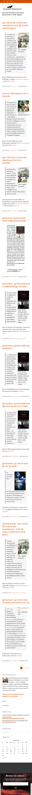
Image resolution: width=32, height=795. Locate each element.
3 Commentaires (22, 338)
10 (3, 749)
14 (18, 749)
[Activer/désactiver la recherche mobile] (26, 5)
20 (14, 751)
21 (18, 751)
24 (3, 753)
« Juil (4, 758)
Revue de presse (14, 86)
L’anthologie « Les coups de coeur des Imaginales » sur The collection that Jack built (15, 529)
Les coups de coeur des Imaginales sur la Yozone (14, 160)
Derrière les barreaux (22, 79)
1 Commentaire (22, 592)
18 (7, 751)
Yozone (14, 145)
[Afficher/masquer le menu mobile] (29, 5)
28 (18, 753)
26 (11, 753)
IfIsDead (20, 391)
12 (10, 749)
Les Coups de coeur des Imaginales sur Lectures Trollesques (15, 26)
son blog (11, 81)
